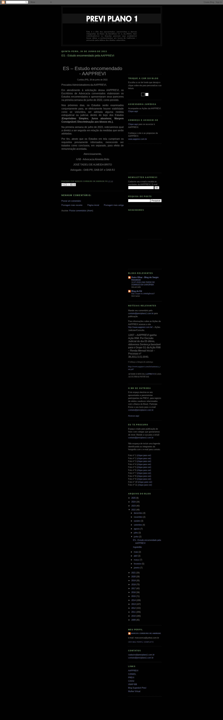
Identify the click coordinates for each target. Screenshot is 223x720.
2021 (133, 573)
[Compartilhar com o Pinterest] (74, 184)
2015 (133, 596)
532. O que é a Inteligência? (143, 294)
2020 (133, 576)
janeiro (137, 568)
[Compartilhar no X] (68, 184)
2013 (133, 604)
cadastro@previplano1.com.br (141, 655)
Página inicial (93, 205)
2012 (133, 608)
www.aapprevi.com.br (137, 139)
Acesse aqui (133, 416)
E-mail (154, 184)
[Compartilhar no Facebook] (71, 184)
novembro (138, 517)
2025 (133, 498)
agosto (137, 529)
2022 (133, 510)
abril (136, 556)
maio (136, 552)
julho (136, 533)
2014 (133, 600)
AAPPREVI (150, 373)
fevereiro (138, 564)
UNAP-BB (132, 684)
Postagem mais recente (71, 205)
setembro (138, 525)
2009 (133, 620)
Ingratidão (137, 547)
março (137, 560)
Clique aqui (133, 111)
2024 (133, 502)
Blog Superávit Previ (137, 688)
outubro (137, 521)
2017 (133, 588)
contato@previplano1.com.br (140, 313)
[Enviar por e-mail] (62, 184)
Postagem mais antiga (114, 205)
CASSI (131, 681)
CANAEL (132, 674)
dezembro (138, 513)
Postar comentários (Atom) (81, 210)
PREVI (131, 677)
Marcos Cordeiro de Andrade (146, 633)
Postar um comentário (71, 201)
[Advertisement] (141, 59)
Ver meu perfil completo (141, 642)
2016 (133, 592)
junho (136, 536)
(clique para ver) (144, 455)
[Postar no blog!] (65, 184)
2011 (133, 612)
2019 (133, 580)
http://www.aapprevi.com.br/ (140, 327)
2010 (133, 616)
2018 (133, 584)
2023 (133, 506)
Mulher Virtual (134, 691)
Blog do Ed (136, 291)
